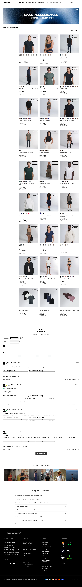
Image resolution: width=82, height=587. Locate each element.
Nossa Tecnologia (46, 553)
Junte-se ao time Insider (47, 566)
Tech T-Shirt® (22, 57)
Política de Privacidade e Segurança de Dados (28, 542)
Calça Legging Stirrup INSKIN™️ (9, 376)
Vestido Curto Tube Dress (65, 152)
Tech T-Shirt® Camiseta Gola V (67, 120)
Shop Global (44, 544)
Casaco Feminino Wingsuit (25, 215)
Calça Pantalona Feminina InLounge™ (11, 401)
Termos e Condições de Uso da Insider (29, 546)
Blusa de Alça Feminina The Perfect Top (48, 57)
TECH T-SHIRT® (40, 2)
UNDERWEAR (20, 2)
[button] (20, 2)
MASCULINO (28, 2)
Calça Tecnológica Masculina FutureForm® (66, 57)
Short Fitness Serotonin (45, 120)
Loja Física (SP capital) (47, 546)
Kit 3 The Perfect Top (44, 310)
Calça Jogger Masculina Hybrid (26, 152)
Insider (6, 578)
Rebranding (44, 549)
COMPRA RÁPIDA (29, 52)
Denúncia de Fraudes (27, 566)
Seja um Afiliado (26, 562)
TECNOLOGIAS (48, 2)
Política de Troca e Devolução (29, 549)
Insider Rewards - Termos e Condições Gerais (29, 552)
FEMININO (34, 2)
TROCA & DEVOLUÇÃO (28, 564)
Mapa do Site (45, 570)
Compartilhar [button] (7, 379)
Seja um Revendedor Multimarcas (46, 561)
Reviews (43, 564)
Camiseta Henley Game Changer (67, 183)
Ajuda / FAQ (25, 555)
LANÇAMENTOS (57, 2)
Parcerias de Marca (27, 560)
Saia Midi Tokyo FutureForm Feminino (48, 215)
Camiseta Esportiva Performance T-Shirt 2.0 (49, 89)
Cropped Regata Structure (45, 152)
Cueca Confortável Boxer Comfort (47, 278)
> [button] (41, 453)
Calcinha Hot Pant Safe (65, 278)
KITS (63, 2)
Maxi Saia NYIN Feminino (45, 183)
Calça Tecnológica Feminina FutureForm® (28, 88)
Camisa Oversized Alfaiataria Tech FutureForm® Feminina (27, 279)
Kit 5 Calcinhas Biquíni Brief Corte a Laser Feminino (69, 311)
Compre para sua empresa (47, 558)
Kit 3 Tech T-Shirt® (23, 310)
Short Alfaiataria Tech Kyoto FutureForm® (28, 247)
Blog (43, 555)
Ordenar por (73, 30)
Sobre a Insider (45, 542)
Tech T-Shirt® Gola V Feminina (46, 247)
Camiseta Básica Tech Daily (8, 424)
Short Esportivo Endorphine (25, 120)
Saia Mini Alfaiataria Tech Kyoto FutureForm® (67, 216)
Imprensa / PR (26, 557)
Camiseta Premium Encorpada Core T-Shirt (27, 184)
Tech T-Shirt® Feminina (65, 88)
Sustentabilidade (45, 551)
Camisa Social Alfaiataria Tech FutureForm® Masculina (67, 247)
